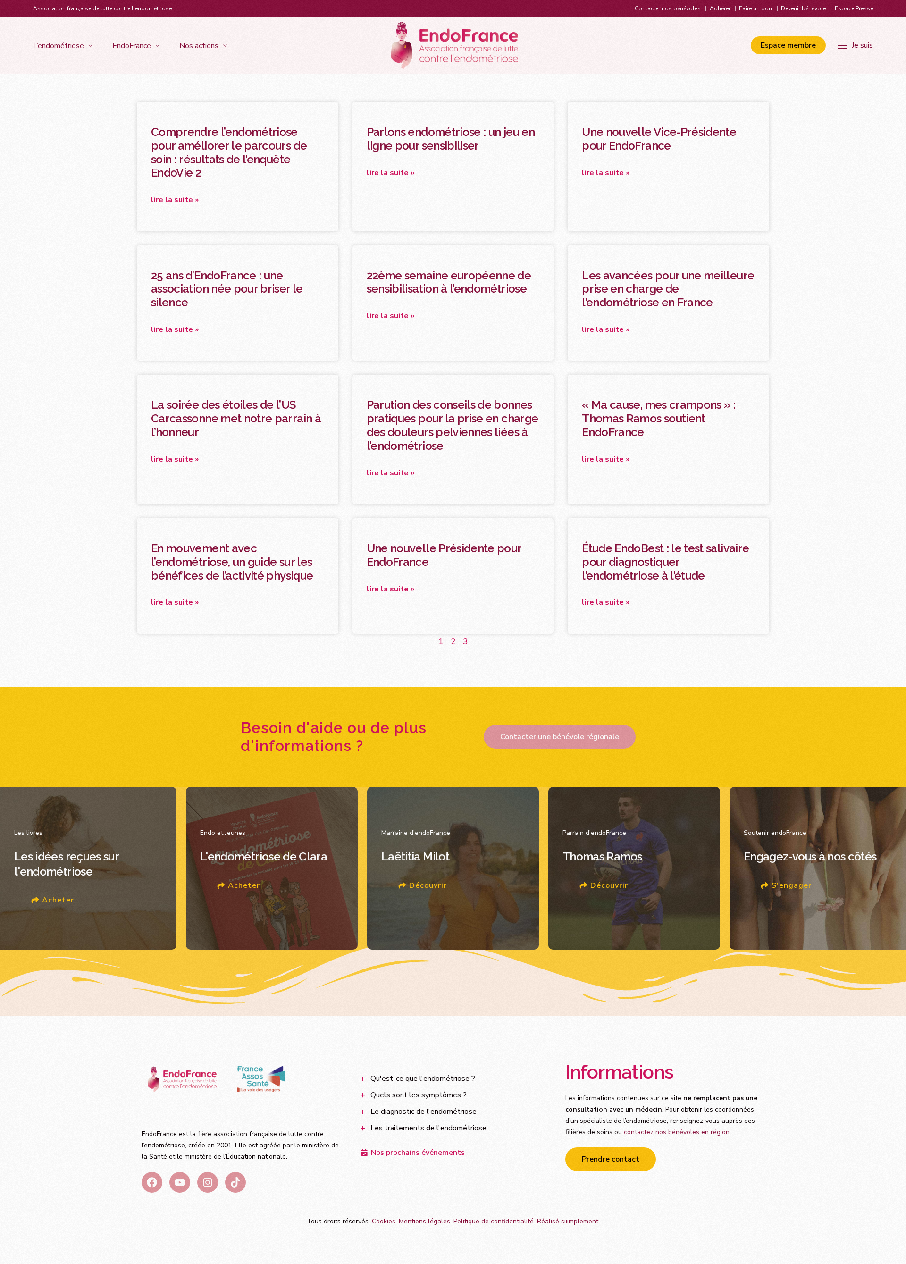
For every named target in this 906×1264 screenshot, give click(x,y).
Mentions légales (424, 1221)
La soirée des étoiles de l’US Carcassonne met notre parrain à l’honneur (236, 418)
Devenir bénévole (803, 8)
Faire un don (755, 8)
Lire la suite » (175, 199)
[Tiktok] (235, 1182)
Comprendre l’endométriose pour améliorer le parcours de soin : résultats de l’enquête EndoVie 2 (229, 152)
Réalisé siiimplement (567, 1221)
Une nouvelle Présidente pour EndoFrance (444, 555)
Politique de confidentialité (493, 1221)
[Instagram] (207, 1182)
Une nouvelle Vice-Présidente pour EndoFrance (659, 138)
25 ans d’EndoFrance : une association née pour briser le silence (227, 289)
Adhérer (720, 8)
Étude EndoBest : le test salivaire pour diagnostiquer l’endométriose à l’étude (665, 561)
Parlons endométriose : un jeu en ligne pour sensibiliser (451, 138)
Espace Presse (854, 8)
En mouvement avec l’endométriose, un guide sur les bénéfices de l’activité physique (232, 561)
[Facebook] (152, 1182)
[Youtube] (179, 1182)
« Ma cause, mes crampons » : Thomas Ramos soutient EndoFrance (658, 418)
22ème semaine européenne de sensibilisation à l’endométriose (449, 282)
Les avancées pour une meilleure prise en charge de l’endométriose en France (668, 289)
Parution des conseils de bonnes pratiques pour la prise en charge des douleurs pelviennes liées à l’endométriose (452, 425)
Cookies (383, 1221)
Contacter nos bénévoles (668, 8)
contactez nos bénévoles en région (677, 1132)
